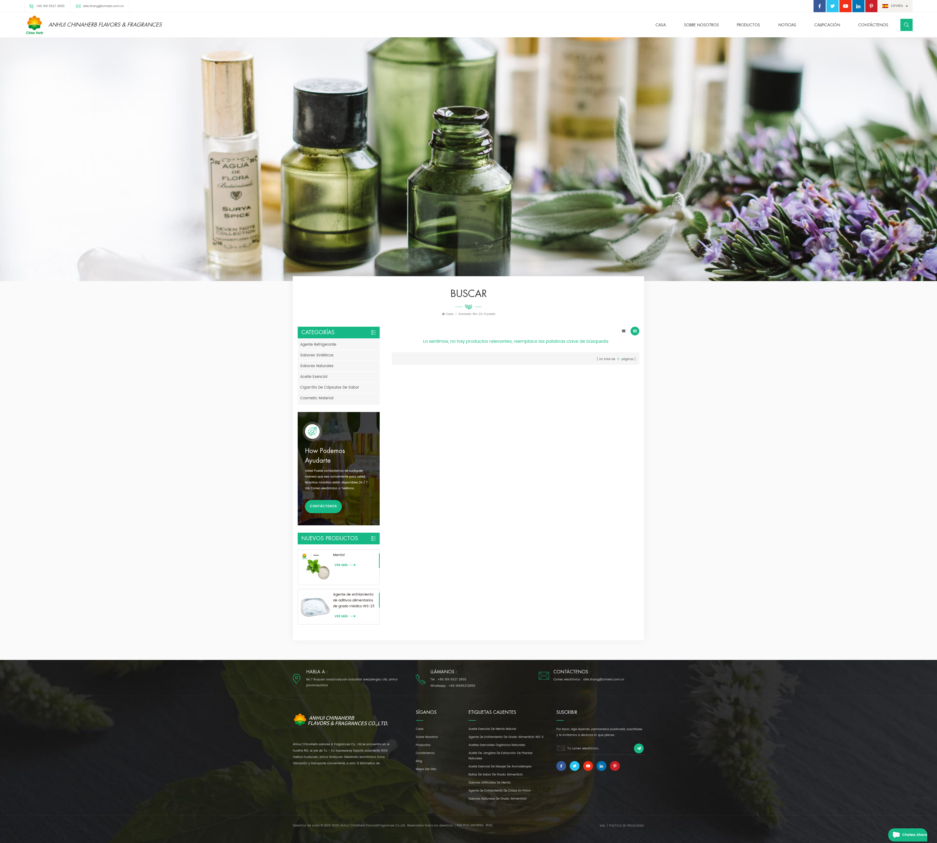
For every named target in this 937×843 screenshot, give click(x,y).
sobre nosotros (701, 25)
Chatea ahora (914, 835)
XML (602, 825)
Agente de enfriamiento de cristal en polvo (499, 790)
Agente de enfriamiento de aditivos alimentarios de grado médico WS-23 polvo (353, 600)
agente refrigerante (318, 345)
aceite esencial (313, 377)
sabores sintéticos (317, 355)
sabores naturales (317, 366)
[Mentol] (316, 567)
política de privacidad (626, 825)
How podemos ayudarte (325, 456)
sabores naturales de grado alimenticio (497, 798)
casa (419, 729)
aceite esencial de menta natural (492, 729)
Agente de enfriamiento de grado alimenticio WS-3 (505, 737)
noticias (787, 25)
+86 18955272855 (461, 686)
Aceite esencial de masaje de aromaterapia (499, 766)
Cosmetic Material (317, 398)
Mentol (339, 555)
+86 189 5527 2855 (50, 6)
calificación (827, 25)
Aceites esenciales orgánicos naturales (496, 745)
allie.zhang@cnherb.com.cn (103, 6)
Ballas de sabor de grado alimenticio (495, 774)
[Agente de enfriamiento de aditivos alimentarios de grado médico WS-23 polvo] (316, 607)
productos (423, 745)
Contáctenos (873, 25)
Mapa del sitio (426, 769)
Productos (748, 25)
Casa (660, 25)
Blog (419, 761)
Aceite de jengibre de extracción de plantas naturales (500, 756)
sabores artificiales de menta (489, 782)
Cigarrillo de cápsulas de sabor (329, 387)
